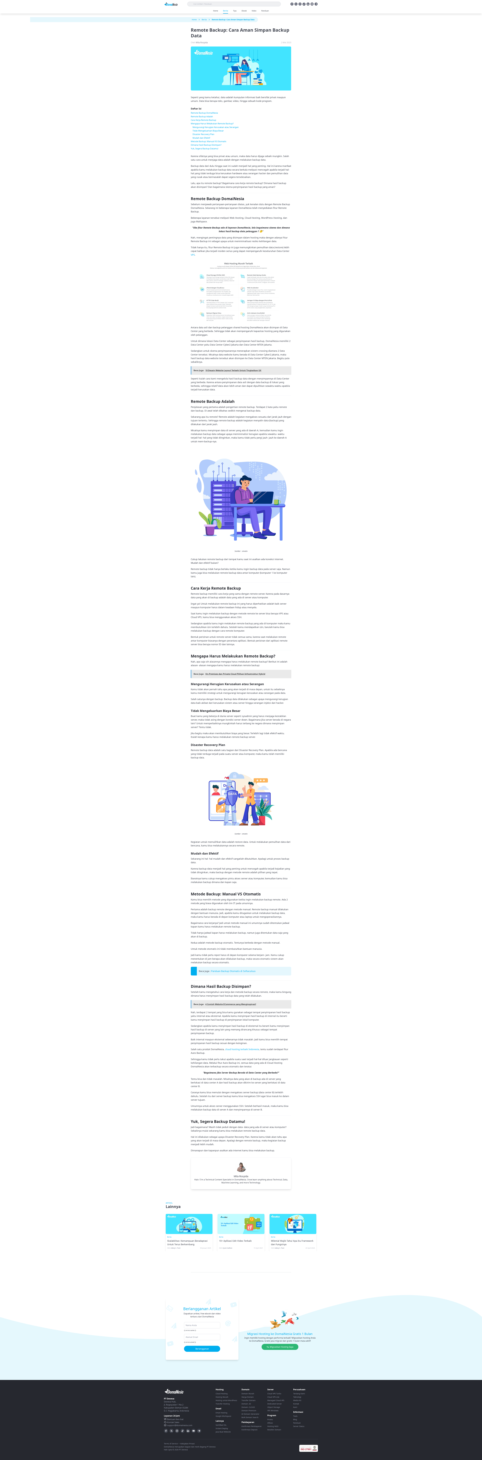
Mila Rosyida (241, 1176)
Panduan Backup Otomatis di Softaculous (233, 971)
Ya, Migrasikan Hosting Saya (280, 1346)
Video (254, 11)
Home (215, 11)
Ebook (244, 11)
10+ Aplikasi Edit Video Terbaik (235, 1240)
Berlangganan (202, 1348)
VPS (193, 254)
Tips (235, 11)
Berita (225, 11)
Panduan (265, 11)
